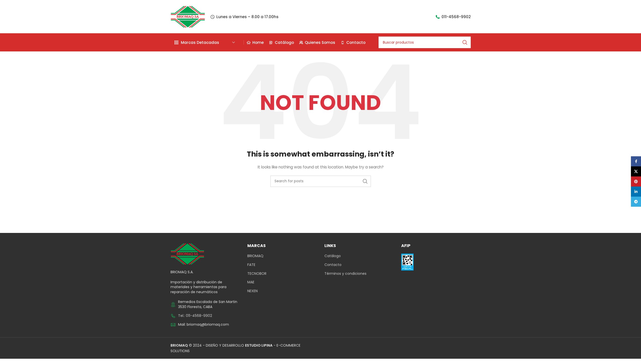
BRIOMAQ (255, 256)
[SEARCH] (465, 42)
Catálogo (332, 256)
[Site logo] (188, 16)
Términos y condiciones (345, 273)
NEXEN (252, 291)
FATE (251, 264)
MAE (250, 282)
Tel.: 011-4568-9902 (195, 315)
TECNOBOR (256, 273)
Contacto (333, 264)
